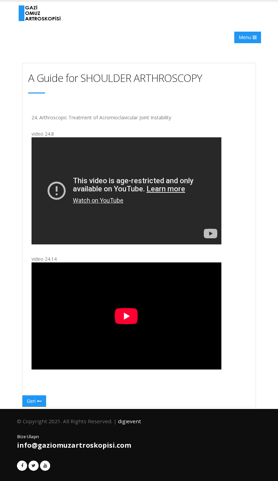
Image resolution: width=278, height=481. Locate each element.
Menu (246, 37)
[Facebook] (22, 466)
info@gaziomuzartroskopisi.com (74, 445)
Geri (32, 401)
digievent (129, 421)
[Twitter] (33, 466)
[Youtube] (45, 466)
